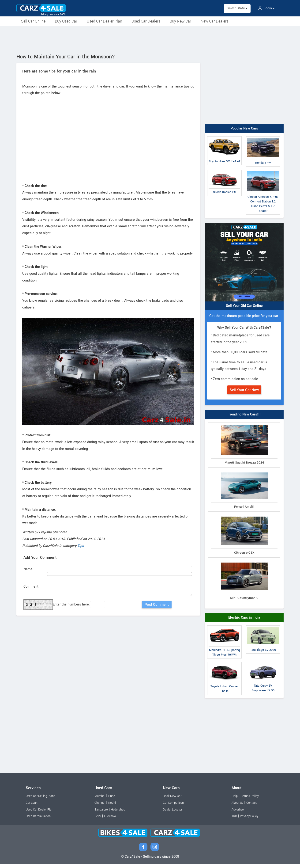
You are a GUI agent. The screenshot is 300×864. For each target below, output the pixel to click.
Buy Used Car (66, 21)
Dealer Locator (172, 809)
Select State (236, 8)
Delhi (97, 816)
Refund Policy (250, 796)
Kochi (112, 803)
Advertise (238, 809)
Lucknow (110, 816)
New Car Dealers (215, 21)
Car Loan (32, 803)
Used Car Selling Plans (40, 796)
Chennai (99, 803)
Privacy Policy (249, 816)
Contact (251, 803)
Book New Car (172, 796)
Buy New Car (180, 21)
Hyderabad (118, 809)
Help (235, 796)
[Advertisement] (150, 39)
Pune (111, 796)
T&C (234, 816)
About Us (237, 803)
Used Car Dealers (145, 21)
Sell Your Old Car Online (244, 305)
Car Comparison (173, 803)
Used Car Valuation (38, 816)
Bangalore (101, 809)
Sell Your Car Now (244, 389)
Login (268, 8)
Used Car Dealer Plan (104, 21)
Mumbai (99, 796)
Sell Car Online (33, 21)
